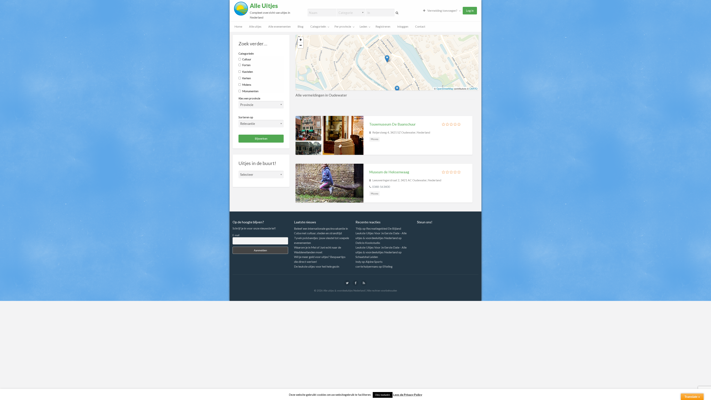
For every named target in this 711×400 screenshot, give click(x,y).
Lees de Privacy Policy (407, 394)
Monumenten (250, 91)
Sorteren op (245, 117)
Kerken (246, 78)
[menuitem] (441, 10)
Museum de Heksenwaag (389, 172)
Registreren (382, 26)
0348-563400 (381, 186)
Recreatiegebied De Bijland (383, 228)
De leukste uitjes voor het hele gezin (316, 266)
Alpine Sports (374, 261)
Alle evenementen (279, 26)
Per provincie (342, 26)
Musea (374, 139)
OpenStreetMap (444, 88)
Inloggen (402, 26)
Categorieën (318, 26)
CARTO (473, 88)
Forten (246, 65)
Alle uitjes (255, 26)
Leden (363, 26)
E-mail (236, 235)
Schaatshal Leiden (367, 257)
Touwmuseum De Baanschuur (392, 124)
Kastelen (247, 71)
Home (238, 26)
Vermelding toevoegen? (442, 10)
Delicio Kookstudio (368, 242)
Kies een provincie (249, 98)
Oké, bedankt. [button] (382, 394)
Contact (420, 26)
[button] (387, 59)
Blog (300, 26)
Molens (246, 84)
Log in (470, 10)
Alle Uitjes (264, 5)
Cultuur (246, 59)
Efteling (388, 266)
